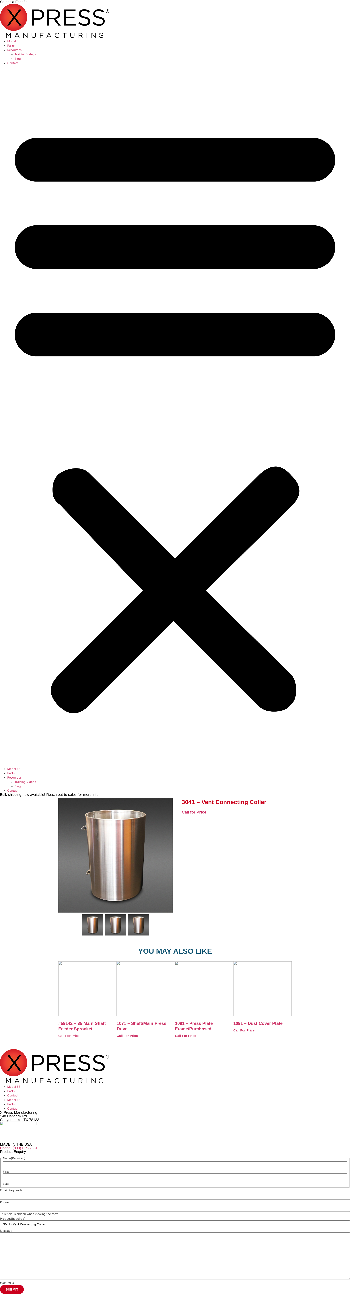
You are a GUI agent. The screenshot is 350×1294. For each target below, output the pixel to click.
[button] (175, 416)
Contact (12, 63)
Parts (11, 45)
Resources (14, 50)
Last (6, 1183)
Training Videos (25, 54)
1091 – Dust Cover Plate (258, 1023)
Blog (18, 58)
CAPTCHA (7, 1283)
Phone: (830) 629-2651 (19, 1148)
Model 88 (13, 41)
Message (6, 1230)
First (6, 1171)
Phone (4, 1202)
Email (11, 1190)
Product (12, 1218)
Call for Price (194, 812)
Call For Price (68, 1036)
